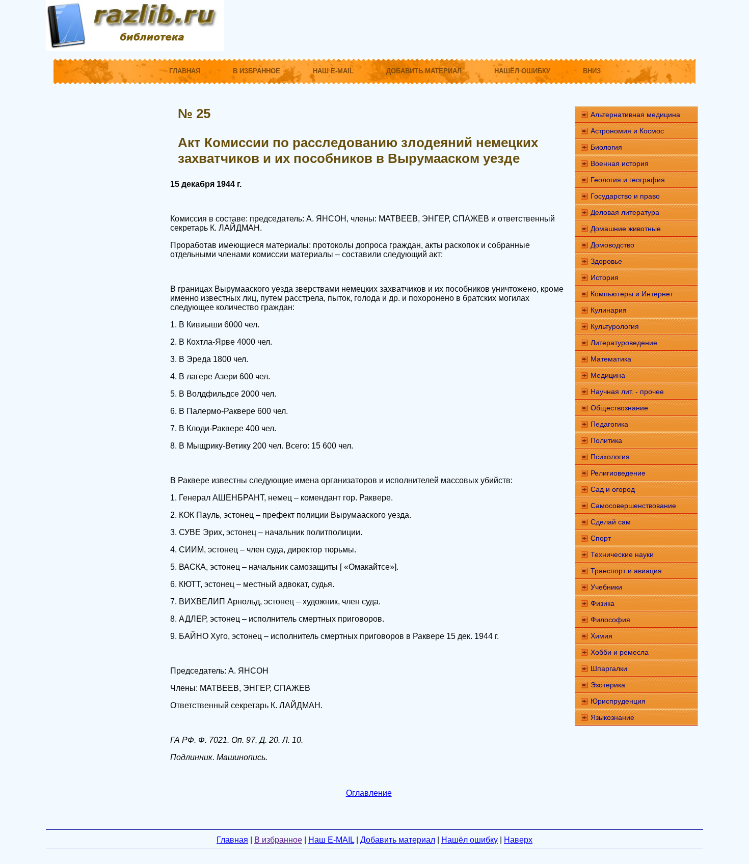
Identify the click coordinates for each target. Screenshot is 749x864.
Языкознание (612, 717)
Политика (606, 440)
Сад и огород (613, 489)
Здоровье (606, 261)
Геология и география (628, 180)
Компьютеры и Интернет (632, 294)
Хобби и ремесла (620, 652)
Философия (610, 620)
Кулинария (609, 310)
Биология (606, 147)
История (605, 277)
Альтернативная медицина (635, 114)
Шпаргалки (609, 668)
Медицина (608, 375)
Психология (610, 457)
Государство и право (625, 196)
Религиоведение (618, 473)
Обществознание (619, 408)
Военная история (620, 163)
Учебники (606, 587)
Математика (611, 359)
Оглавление (369, 793)
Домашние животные (626, 229)
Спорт (601, 538)
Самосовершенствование (633, 505)
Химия (601, 636)
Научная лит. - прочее (627, 391)
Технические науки (622, 554)
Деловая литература (625, 212)
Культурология (615, 326)
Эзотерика (608, 685)
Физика (602, 603)
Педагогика (609, 424)
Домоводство (612, 245)
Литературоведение (624, 343)
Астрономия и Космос (627, 131)
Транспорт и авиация (626, 571)
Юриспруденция (618, 701)
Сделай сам (611, 522)
